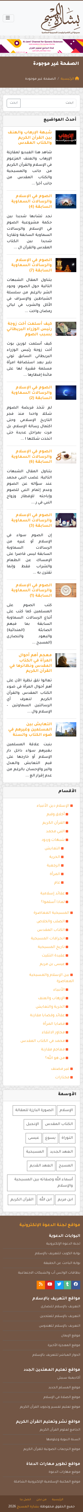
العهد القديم (41, 1166)
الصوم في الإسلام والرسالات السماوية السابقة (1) (31, 590)
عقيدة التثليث (53, 956)
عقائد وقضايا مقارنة (47, 1015)
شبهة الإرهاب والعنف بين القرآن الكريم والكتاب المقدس (30, 138)
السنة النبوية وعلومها (63, 1440)
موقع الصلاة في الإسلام (61, 1397)
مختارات (62, 1078)
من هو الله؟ (55, 1058)
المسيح (66, 1166)
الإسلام (66, 1110)
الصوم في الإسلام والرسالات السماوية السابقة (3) (31, 520)
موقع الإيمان (70, 1336)
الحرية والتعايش (50, 1007)
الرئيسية (57, 1499)
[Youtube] (49, 1285)
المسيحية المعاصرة (51, 913)
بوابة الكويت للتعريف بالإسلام (57, 1254)
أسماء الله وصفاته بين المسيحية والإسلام (43, 1183)
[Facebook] (75, 1285)
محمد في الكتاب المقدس (43, 1041)
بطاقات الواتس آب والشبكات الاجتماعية (49, 1273)
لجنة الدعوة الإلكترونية (63, 1244)
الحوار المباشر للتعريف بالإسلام (56, 1355)
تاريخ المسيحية (51, 947)
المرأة (55, 874)
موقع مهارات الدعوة (64, 1472)
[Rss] (41, 1285)
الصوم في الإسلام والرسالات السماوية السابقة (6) (31, 457)
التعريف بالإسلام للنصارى (60, 1307)
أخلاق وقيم (56, 814)
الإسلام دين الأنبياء (53, 806)
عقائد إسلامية (52, 894)
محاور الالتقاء (53, 1033)
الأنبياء (59, 990)
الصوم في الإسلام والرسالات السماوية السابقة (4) (31, 201)
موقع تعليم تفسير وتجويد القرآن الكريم (50, 1407)
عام (57, 883)
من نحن (41, 1499)
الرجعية (53, 866)
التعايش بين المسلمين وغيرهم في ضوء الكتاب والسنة (30, 729)
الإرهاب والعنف (51, 998)
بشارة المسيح (28, 1507)
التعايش (52, 849)
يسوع (50, 1138)
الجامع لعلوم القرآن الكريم (60, 1430)
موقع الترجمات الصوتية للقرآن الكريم (51, 1449)
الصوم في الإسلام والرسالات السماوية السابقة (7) (31, 265)
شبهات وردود (53, 840)
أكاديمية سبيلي (68, 1378)
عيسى (33, 1138)
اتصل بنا (25, 1499)
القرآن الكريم (53, 823)
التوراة (67, 1138)
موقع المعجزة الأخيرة (64, 1345)
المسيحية (35, 1152)
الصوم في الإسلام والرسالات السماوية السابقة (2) (31, 393)
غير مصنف (60, 1069)
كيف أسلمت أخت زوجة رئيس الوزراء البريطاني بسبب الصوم (29, 329)
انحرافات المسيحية (48, 939)
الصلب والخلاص (51, 922)
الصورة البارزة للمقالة (34, 1110)
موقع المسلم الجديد (64, 1388)
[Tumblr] (67, 1285)
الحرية (54, 857)
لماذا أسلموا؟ (53, 902)
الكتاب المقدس (51, 930)
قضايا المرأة (54, 1024)
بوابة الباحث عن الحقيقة (62, 1263)
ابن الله (45, 1200)
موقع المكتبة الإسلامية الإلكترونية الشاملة (47, 1482)
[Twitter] (59, 1285)
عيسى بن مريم (52, 964)
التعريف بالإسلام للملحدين (60, 1316)
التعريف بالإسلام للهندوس (59, 1326)
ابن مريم (65, 1200)
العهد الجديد (61, 1152)
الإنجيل (32, 1124)
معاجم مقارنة (53, 1050)
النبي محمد (55, 832)
